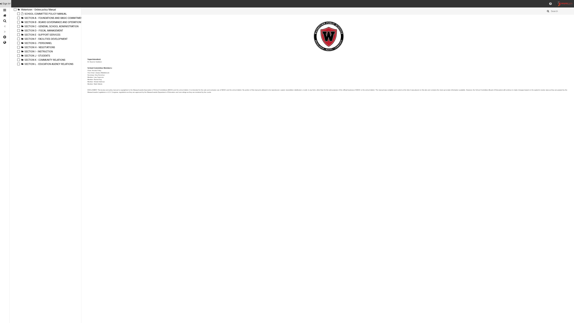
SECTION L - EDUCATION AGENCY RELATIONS (49, 64)
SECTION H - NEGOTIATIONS (40, 47)
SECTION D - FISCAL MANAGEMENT (44, 30)
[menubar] (287, 3)
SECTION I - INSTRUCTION (39, 51)
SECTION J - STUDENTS (37, 55)
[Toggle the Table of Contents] (4, 10)
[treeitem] (45, 9)
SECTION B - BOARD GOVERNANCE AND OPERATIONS (53, 22)
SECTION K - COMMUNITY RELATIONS (45, 59)
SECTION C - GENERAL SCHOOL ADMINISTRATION (51, 26)
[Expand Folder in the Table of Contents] (19, 10)
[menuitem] (5, 3)
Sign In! (7, 3)
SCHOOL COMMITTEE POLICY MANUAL (46, 13)
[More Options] (4, 37)
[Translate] (4, 42)
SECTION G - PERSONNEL (38, 43)
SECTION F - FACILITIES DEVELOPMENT (46, 39)
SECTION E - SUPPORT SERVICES (42, 34)
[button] (550, 3)
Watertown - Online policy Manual (38, 9)
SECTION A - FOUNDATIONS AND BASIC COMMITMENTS (55, 18)
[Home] (4, 15)
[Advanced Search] (4, 21)
